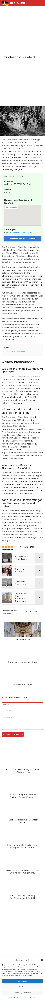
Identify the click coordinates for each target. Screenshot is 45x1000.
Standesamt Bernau (34, 612)
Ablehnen (22, 987)
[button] (42, 960)
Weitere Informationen (16, 352)
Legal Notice (32, 997)
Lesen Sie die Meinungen (21, 232)
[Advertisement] (22, 31)
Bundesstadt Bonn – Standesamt (11, 612)
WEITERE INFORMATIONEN (22, 238)
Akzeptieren (22, 981)
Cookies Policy (13, 997)
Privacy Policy (23, 997)
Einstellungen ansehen (22, 992)
